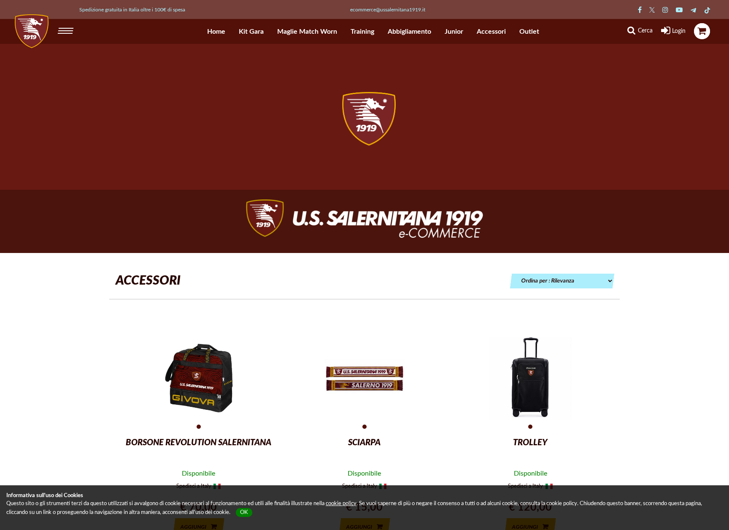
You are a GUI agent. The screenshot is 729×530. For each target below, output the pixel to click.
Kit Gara (251, 31)
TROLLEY (530, 443)
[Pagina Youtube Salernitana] (679, 10)
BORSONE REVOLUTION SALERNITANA (198, 443)
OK (244, 512)
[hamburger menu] (66, 29)
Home (216, 31)
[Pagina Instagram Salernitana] (665, 10)
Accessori (491, 31)
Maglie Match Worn (307, 31)
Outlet (529, 31)
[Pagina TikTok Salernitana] (707, 10)
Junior (454, 31)
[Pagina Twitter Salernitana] (652, 10)
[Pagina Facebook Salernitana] (640, 10)
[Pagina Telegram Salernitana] (693, 10)
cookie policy (341, 503)
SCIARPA (364, 443)
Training (362, 31)
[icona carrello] (702, 31)
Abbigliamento (409, 31)
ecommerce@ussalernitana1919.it (387, 9)
